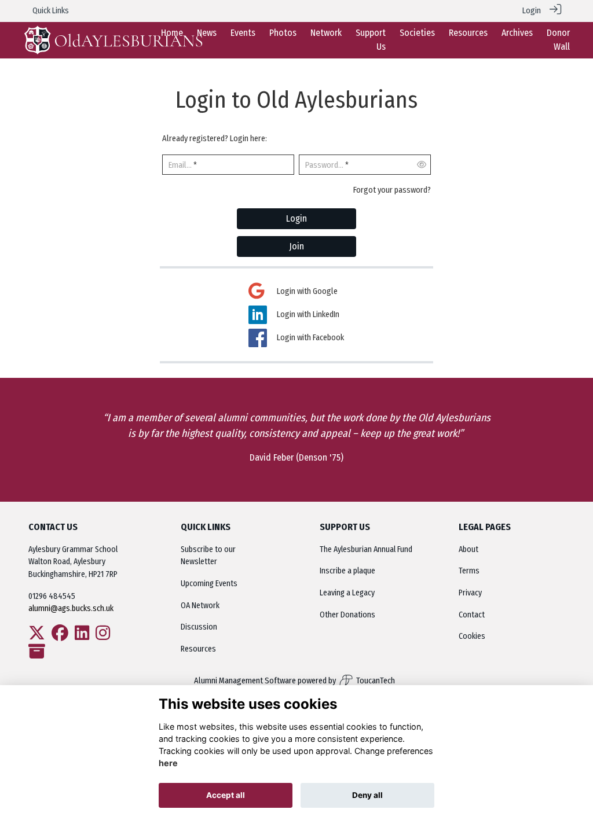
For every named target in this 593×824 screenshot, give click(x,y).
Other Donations (347, 615)
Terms (469, 571)
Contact (472, 615)
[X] (36, 636)
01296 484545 (51, 596)
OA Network (200, 605)
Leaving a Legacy (347, 593)
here (168, 763)
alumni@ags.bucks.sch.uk (71, 608)
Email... (180, 165)
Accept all (225, 795)
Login (531, 11)
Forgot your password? (392, 190)
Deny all (367, 795)
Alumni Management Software (245, 681)
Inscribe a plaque (347, 571)
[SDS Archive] (36, 655)
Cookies (472, 636)
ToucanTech (375, 681)
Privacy (470, 593)
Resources (198, 649)
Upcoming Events (209, 583)
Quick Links (50, 11)
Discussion (199, 627)
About (468, 549)
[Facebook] (60, 636)
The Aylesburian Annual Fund (366, 549)
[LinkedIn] (82, 636)
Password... (324, 165)
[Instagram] (103, 636)
